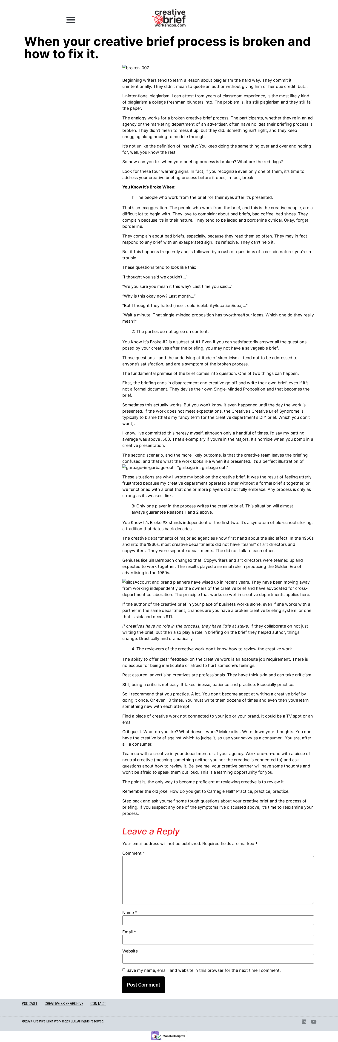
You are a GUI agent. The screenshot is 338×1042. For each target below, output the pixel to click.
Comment (133, 853)
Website (130, 951)
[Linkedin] (303, 1021)
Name (129, 913)
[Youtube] (313, 1021)
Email (129, 932)
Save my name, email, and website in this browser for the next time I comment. (203, 970)
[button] (71, 19)
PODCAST (29, 1004)
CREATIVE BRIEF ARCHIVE (64, 1004)
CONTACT (98, 1004)
